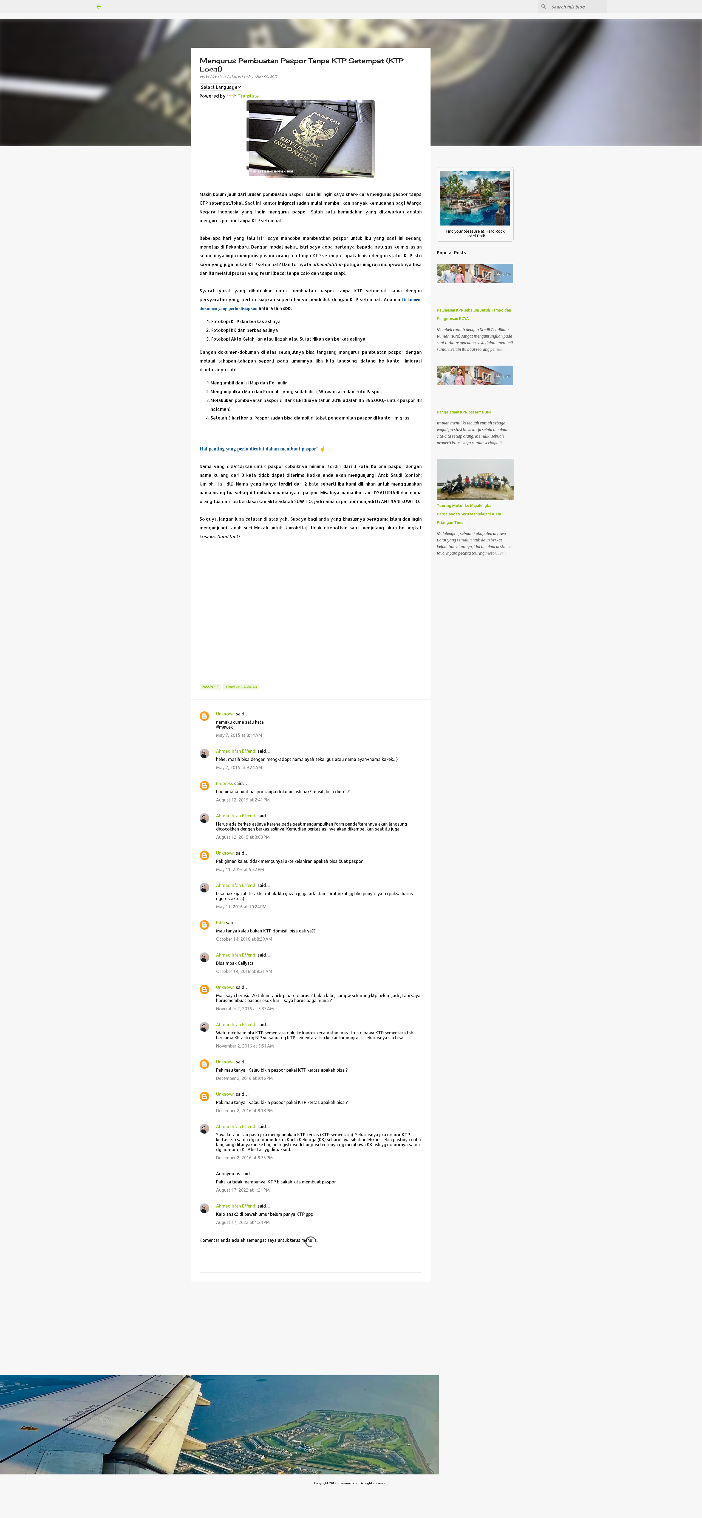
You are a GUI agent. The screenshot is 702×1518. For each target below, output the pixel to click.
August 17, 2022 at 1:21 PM (243, 1190)
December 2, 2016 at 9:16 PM (244, 1078)
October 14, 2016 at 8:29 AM (244, 939)
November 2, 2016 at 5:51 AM (245, 1045)
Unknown (225, 713)
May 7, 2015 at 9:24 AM (239, 767)
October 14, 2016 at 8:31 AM (244, 971)
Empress (224, 783)
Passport (210, 687)
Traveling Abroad (241, 687)
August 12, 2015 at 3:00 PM (243, 837)
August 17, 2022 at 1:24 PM (243, 1222)
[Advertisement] (311, 616)
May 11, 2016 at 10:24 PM (241, 906)
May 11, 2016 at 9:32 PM (240, 869)
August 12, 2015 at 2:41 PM (243, 799)
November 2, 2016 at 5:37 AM (245, 1008)
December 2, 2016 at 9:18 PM (244, 1110)
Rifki (220, 922)
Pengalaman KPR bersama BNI (464, 412)
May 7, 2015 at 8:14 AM (239, 735)
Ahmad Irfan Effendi (236, 751)
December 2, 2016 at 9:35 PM (244, 1157)
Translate (248, 96)
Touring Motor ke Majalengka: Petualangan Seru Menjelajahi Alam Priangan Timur (469, 514)
